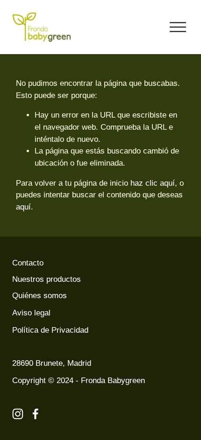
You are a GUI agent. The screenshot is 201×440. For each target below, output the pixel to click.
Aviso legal (31, 312)
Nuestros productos (46, 279)
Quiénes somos (39, 295)
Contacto (27, 262)
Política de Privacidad (50, 330)
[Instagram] (17, 413)
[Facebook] (35, 413)
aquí (23, 207)
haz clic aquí (152, 183)
